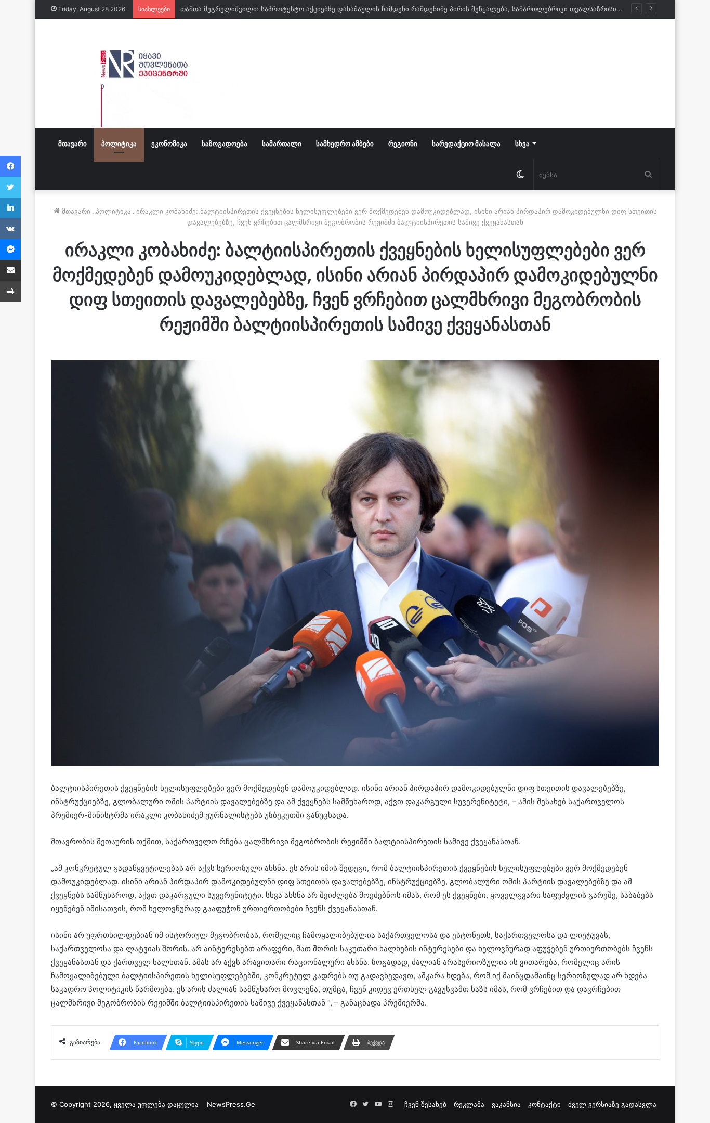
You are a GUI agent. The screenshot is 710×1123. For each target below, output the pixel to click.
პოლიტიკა (119, 143)
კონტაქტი (544, 1104)
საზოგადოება (224, 143)
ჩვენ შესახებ (425, 1104)
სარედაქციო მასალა (466, 143)
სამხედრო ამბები (345, 143)
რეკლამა (469, 1104)
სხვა (522, 143)
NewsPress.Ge (231, 1104)
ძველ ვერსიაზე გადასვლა (612, 1104)
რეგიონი (402, 143)
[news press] (147, 73)
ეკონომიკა (169, 143)
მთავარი (72, 143)
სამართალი (281, 143)
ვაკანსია (506, 1104)
